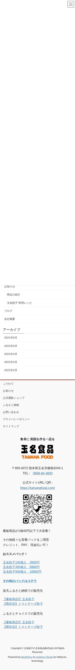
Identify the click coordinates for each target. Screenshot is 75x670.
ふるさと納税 (11, 404)
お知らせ (9, 286)
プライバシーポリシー (16, 419)
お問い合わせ (11, 412)
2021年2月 (10, 370)
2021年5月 (10, 345)
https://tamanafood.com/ (37, 488)
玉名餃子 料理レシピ (19, 302)
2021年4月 (10, 353)
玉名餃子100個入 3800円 (21, 562)
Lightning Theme (44, 657)
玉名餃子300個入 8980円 (21, 567)
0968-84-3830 (42, 473)
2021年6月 (10, 337)
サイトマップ (11, 426)
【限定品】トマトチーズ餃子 (23, 603)
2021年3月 (10, 362)
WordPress (26, 657)
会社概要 (9, 318)
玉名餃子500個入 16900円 (22, 571)
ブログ (8, 310)
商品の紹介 (13, 294)
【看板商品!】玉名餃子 (18, 599)
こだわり (8, 383)
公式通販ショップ (13, 397)
